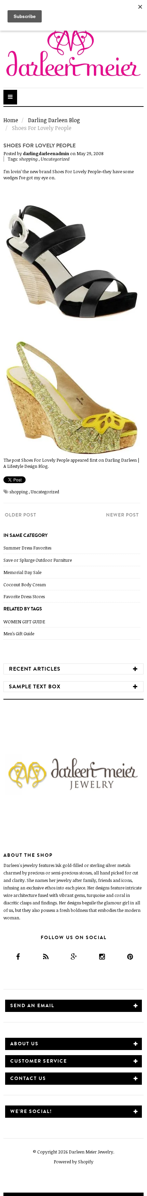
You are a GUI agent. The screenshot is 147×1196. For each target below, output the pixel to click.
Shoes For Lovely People (76, 171)
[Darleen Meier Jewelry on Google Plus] (73, 956)
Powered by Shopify (73, 1162)
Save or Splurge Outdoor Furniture (37, 560)
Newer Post (122, 515)
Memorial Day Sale (22, 572)
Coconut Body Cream (24, 584)
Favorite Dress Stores (24, 596)
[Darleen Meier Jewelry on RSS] (45, 956)
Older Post (20, 515)
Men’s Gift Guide (18, 633)
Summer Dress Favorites (27, 548)
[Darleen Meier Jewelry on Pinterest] (129, 956)
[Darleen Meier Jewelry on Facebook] (17, 956)
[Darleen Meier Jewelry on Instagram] (101, 956)
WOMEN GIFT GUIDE (24, 622)
